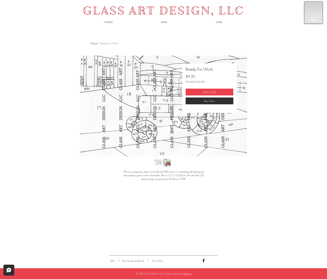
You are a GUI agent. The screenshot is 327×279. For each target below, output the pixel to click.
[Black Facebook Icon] (203, 260)
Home (93, 43)
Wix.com (188, 273)
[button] (314, 17)
